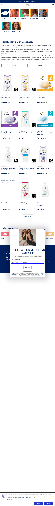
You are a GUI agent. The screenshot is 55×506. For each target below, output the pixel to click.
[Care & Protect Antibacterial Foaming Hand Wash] (9, 154)
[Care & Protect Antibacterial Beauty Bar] (45, 119)
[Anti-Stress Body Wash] (45, 154)
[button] (14, 65)
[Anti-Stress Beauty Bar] (9, 190)
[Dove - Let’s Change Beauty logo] (27, 5)
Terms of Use (32, 496)
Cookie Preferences (25, 497)
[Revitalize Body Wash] (27, 190)
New (2, 238)
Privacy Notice (37, 275)
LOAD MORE (27, 216)
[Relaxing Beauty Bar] (9, 119)
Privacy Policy (40, 496)
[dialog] (27, 253)
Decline (48, 503)
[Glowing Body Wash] (27, 83)
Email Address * (15, 259)
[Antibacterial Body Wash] (27, 119)
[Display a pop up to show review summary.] (11, 102)
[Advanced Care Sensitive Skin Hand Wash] (45, 190)
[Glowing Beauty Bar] (45, 83)
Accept (38, 503)
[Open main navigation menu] (53, 4)
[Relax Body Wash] (9, 83)
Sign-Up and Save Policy (25, 275)
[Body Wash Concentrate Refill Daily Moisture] (27, 154)
